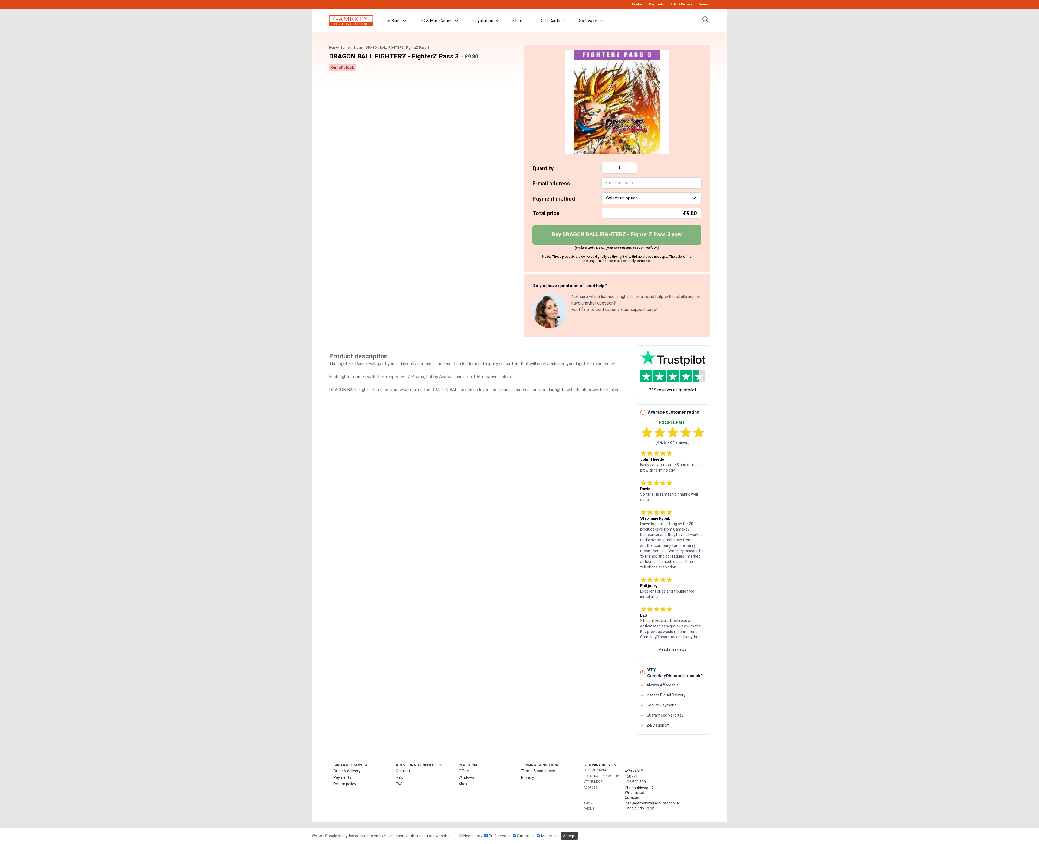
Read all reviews (673, 649)
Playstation (482, 20)
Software (588, 20)
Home (333, 48)
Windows (466, 777)
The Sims (391, 20)
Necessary (472, 836)
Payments (656, 4)
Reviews (704, 4)
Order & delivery (346, 771)
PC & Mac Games (435, 20)
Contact (638, 4)
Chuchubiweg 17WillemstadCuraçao (639, 793)
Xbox (517, 20)
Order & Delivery (680, 4)
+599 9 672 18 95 (639, 809)
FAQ (399, 784)
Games (345, 48)
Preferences (499, 836)
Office (464, 771)
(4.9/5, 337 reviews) (673, 442)
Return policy (344, 784)
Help (399, 777)
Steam (358, 48)
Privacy (527, 777)
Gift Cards (550, 20)
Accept (569, 836)
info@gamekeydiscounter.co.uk (652, 803)
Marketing (549, 836)
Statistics (525, 836)
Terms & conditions (538, 771)
